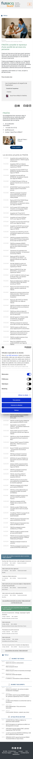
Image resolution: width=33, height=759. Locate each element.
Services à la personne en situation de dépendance (15, 645)
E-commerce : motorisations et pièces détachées (17, 678)
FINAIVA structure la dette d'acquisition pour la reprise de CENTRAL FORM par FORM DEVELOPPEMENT (19, 537)
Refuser (16, 410)
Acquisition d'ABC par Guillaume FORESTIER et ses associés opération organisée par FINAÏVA (19, 165)
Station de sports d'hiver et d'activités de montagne (18, 671)
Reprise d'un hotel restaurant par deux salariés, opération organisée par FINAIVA (19, 288)
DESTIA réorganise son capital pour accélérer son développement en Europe (18, 725)
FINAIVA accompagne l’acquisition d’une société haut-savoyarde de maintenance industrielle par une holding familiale (18, 195)
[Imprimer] (16, 106)
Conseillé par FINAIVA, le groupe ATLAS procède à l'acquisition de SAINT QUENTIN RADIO (19, 514)
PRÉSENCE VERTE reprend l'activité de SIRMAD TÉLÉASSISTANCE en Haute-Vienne (17, 738)
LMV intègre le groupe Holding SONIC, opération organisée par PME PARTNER (17, 729)
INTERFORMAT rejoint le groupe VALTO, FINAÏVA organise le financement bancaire (19, 188)
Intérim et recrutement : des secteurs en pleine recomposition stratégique (17, 690)
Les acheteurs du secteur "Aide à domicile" (16, 650)
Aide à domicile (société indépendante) (12, 593)
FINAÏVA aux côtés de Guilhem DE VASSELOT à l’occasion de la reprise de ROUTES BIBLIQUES (19, 313)
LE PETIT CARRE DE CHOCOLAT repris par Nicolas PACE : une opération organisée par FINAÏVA (19, 277)
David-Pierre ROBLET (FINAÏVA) (18, 96)
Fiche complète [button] (16, 147)
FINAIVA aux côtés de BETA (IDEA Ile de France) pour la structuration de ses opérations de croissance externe (19, 333)
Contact (20, 751)
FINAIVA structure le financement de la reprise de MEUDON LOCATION (19, 519)
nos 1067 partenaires (12, 355)
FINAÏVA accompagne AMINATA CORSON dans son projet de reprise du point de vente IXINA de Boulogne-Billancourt (19, 246)
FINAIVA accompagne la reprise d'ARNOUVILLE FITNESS (17, 528)
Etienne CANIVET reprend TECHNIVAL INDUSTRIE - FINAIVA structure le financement (19, 444)
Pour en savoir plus (7, 77)
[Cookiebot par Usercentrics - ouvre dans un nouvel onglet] (24, 347)
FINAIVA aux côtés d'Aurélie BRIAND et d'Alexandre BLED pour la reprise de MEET (19, 438)
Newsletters (16, 754)
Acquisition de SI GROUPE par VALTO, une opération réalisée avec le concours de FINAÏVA (19, 233)
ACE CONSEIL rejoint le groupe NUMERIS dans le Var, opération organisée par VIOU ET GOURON (17, 695)
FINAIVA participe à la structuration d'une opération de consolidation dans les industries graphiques (19, 481)
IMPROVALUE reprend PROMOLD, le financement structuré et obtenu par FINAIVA (19, 460)
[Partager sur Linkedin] (30, 106)
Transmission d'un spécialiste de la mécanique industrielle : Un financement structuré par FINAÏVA (19, 252)
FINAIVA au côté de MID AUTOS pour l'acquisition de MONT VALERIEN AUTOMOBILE (19, 491)
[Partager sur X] (27, 106)
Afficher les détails (23, 395)
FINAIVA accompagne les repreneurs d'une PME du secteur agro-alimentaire (19, 323)
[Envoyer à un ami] (18, 106)
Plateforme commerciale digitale (13, 674)
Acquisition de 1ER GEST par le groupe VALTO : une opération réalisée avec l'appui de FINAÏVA (19, 227)
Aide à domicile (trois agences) (10, 569)
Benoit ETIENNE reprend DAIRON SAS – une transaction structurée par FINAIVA (19, 450)
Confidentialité (25, 753)
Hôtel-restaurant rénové (12, 667)
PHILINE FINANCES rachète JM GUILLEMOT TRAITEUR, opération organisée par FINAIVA (18, 265)
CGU (26, 751)
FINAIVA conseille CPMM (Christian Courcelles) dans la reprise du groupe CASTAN (19, 509)
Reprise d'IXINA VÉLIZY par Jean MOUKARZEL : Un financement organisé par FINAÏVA (18, 271)
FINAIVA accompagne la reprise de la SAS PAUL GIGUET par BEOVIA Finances (19, 497)
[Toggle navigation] (29, 4)
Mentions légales (6, 753)
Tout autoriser (16, 400)
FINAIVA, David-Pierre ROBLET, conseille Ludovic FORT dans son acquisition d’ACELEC (18, 475)
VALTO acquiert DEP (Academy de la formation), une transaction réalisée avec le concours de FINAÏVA (19, 209)
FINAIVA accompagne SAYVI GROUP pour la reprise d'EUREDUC (19, 486)
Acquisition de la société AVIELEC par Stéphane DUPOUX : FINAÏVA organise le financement (19, 160)
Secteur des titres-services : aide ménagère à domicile (16, 561)
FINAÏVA (9, 92)
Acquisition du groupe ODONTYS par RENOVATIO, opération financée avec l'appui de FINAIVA (19, 171)
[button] (4, 15)
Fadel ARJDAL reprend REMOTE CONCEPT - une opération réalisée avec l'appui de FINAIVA (19, 426)
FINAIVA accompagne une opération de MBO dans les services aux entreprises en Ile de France (19, 307)
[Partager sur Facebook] (24, 106)
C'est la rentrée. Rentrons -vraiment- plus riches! (17, 712)
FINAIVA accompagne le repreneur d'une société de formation (18, 470)
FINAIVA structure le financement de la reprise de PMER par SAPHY (19, 523)
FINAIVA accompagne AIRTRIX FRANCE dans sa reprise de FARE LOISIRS (18, 503)
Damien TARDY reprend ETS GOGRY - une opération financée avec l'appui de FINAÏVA (19, 432)
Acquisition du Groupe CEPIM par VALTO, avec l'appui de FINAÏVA (18, 218)
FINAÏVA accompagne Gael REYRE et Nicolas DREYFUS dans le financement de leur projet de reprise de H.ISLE (19, 239)
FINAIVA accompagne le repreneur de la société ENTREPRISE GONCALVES (19, 546)
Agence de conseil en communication (15, 663)
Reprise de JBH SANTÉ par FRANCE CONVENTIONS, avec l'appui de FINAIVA (19, 301)
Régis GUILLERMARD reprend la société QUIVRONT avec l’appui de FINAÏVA (18, 343)
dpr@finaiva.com (9, 130)
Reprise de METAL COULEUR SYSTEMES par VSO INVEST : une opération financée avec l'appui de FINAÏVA (18, 259)
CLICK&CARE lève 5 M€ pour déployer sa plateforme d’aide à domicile (16, 720)
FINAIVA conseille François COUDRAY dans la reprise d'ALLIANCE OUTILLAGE (19, 416)
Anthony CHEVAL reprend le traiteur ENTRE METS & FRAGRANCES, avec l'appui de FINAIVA (19, 465)
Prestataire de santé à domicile (10, 630)
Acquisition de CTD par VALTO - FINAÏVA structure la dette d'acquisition (19, 214)
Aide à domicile (6, 622)
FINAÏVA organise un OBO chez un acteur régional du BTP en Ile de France (19, 328)
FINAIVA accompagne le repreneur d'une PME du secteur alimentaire (18, 454)
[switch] (29, 379)
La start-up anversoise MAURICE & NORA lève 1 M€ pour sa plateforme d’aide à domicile (18, 733)
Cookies (16, 753)
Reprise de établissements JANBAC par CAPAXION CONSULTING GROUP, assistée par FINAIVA (19, 282)
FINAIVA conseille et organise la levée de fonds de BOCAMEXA (19, 532)
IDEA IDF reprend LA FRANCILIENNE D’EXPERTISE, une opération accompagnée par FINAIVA (19, 318)
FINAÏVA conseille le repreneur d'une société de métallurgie (19, 338)
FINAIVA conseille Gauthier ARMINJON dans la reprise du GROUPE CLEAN (19, 421)
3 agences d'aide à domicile (9, 576)
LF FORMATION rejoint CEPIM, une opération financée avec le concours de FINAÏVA (19, 183)
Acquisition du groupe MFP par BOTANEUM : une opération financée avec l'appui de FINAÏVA (19, 177)
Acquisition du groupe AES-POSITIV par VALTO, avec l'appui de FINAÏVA (19, 222)
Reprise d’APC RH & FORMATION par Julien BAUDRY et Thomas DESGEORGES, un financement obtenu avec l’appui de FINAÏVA (19, 202)
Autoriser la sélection (16, 405)
